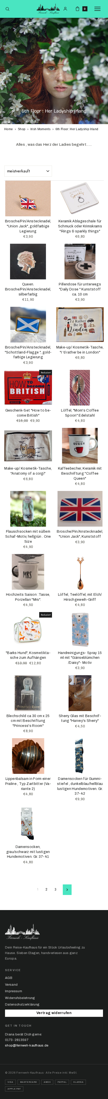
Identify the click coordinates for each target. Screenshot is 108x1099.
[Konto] (65, 8)
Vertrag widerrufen (54, 1013)
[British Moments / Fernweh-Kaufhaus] (48, 8)
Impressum (13, 991)
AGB (8, 978)
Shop (21, 129)
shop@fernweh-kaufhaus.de (26, 1045)
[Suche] (7, 9)
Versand (11, 984)
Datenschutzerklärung (22, 1004)
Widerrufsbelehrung (20, 998)
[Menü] (98, 9)
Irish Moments (40, 129)
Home (8, 129)
